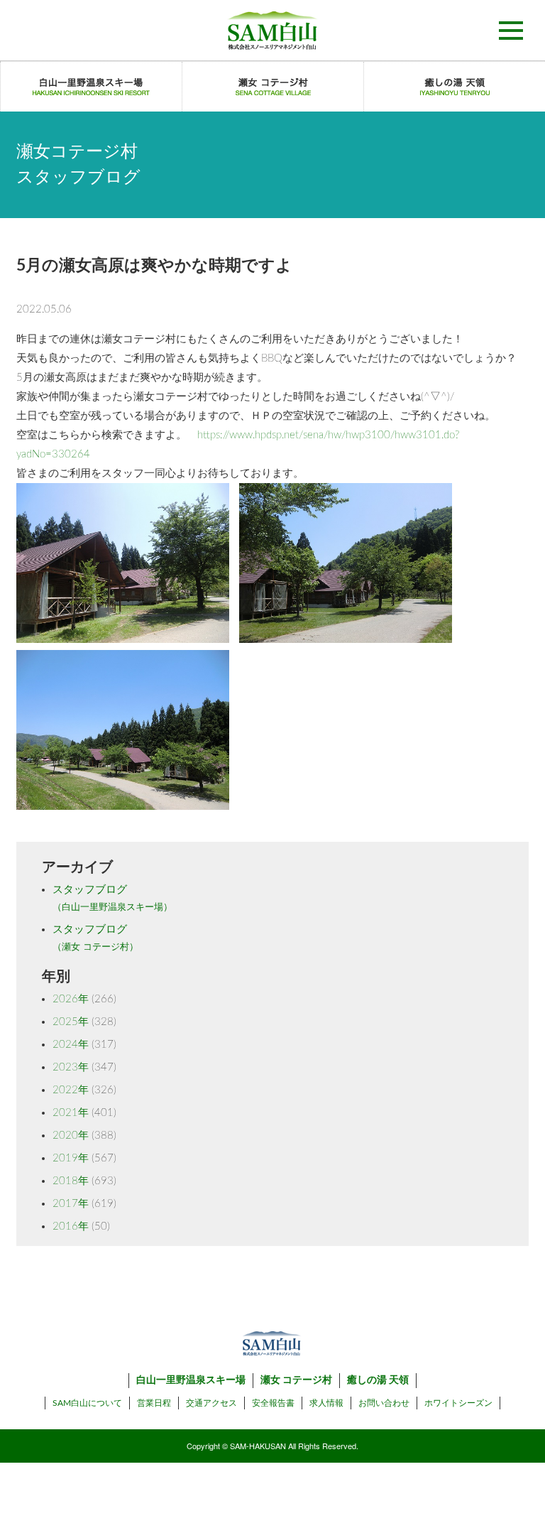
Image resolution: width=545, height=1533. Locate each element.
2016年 (71, 1226)
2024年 (71, 1044)
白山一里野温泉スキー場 (191, 1380)
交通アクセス (211, 1403)
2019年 (71, 1158)
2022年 (71, 1090)
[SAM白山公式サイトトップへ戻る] (272, 30)
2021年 (71, 1112)
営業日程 (154, 1403)
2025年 (71, 1022)
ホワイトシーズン (458, 1403)
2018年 (71, 1181)
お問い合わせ (383, 1403)
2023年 (71, 1067)
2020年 (71, 1135)
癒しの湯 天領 (378, 1380)
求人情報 (326, 1403)
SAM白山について (87, 1403)
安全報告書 (273, 1403)
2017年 (71, 1203)
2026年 (71, 999)
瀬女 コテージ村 (296, 1380)
